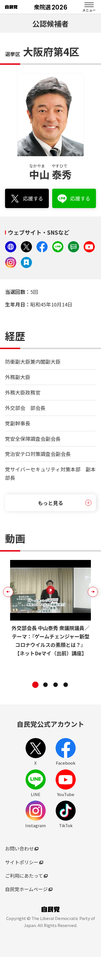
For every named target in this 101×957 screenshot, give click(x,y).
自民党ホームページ (29, 889)
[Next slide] (93, 592)
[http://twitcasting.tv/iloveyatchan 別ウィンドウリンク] (26, 262)
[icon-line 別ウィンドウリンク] (57, 246)
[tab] (35, 685)
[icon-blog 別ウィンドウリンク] (73, 246)
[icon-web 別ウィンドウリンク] (10, 246)
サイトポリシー (24, 862)
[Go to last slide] (8, 592)
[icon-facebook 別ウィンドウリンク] (42, 246)
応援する (36, 200)
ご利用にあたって (27, 875)
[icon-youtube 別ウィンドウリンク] (89, 246)
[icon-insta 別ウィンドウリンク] (10, 262)
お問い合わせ (22, 848)
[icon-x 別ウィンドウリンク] (26, 246)
